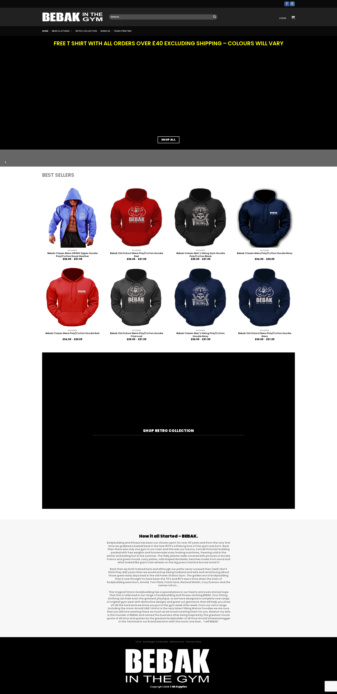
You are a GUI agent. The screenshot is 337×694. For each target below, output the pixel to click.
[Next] (12, 153)
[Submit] (214, 17)
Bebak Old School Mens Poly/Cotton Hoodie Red (136, 255)
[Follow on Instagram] (292, 3)
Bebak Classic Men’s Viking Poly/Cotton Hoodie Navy (200, 335)
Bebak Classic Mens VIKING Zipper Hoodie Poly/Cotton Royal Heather (72, 255)
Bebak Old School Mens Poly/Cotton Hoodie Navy (264, 335)
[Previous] (3, 153)
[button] (282, 18)
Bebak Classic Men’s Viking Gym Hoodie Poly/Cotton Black (200, 255)
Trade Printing (123, 31)
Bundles (105, 31)
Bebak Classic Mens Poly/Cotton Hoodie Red (72, 333)
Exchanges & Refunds (155, 641)
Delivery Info (177, 641)
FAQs (138, 641)
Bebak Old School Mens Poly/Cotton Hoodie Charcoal (136, 335)
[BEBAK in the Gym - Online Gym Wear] (73, 17)
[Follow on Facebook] (286, 3)
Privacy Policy (193, 641)
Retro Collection (86, 31)
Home (45, 31)
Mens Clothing (61, 31)
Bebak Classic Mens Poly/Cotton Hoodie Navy (264, 253)
